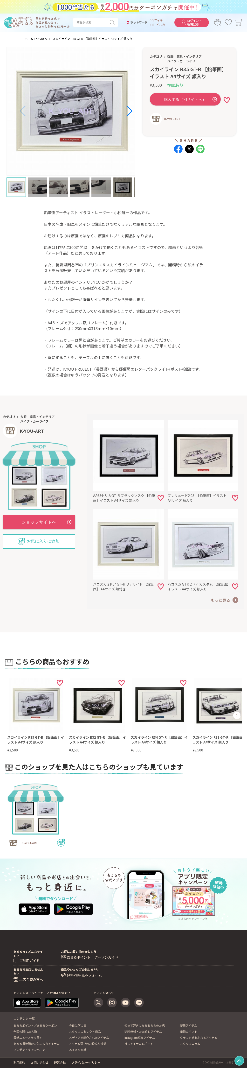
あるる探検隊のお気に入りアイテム (37, 1043)
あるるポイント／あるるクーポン (35, 1025)
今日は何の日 (77, 1025)
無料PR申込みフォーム (84, 975)
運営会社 (60, 1062)
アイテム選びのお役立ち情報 (87, 1043)
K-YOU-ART (172, 119)
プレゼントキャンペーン (29, 1049)
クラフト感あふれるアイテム (198, 1037)
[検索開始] (113, 22)
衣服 (170, 56)
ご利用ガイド (29, 960)
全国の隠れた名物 (25, 1031)
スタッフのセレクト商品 (85, 1031)
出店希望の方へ (31, 979)
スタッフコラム (190, 1043)
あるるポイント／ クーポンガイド (92, 957)
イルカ (160, 24)
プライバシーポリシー (85, 1062)
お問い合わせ (39, 1062)
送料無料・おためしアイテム (143, 1031)
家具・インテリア (189, 56)
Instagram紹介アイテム (139, 1037)
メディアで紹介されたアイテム (89, 1037)
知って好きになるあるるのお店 (144, 1025)
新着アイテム (188, 1025)
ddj (152, 24)
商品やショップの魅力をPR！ (80, 969)
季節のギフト (188, 1031)
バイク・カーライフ (181, 61)
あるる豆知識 (77, 1049)
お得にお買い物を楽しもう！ (80, 951)
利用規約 (19, 1062)
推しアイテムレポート (138, 1043)
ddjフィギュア (158, 20)
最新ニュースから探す (28, 1037)
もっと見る (220, 600)
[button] (23, 111)
